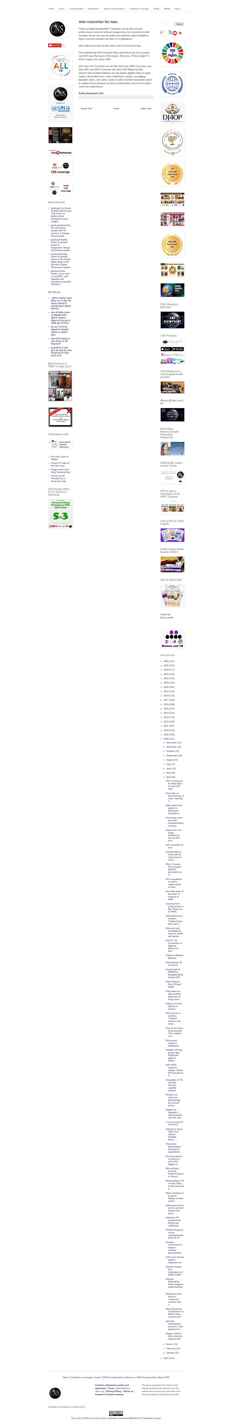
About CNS (163, 1377)
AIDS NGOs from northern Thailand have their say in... (174, 920)
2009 (166, 734)
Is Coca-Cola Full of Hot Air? (174, 1123)
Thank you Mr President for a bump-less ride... (59, 478)
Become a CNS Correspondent (141, 1377)
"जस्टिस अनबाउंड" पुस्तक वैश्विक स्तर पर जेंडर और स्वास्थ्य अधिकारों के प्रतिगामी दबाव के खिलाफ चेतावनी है (61, 303)
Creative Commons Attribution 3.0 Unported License (135, 1418)
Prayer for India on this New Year (60, 464)
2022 (166, 678)
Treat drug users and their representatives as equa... (175, 821)
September (172, 755)
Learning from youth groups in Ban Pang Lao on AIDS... (175, 907)
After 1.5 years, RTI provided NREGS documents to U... (174, 869)
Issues (62, 9)
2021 (166, 682)
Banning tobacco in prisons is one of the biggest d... (174, 1160)
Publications (93, 9)
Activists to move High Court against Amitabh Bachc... (174, 1134)
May (168, 772)
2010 (166, 730)
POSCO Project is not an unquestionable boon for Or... (174, 1234)
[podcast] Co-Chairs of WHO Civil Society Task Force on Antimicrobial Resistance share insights (61, 215)
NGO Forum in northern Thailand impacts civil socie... (173, 1018)
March (169, 1344)
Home (51, 9)
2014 (166, 713)
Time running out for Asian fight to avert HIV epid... (174, 785)
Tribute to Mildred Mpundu (174, 956)
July (168, 764)
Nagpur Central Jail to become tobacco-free (174, 1336)
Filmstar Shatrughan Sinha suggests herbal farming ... (174, 1284)
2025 (166, 665)
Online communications (114, 9)
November (171, 747)
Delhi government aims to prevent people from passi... (175, 1209)
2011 (166, 726)
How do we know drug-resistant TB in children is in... (174, 1032)
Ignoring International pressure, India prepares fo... (174, 1325)
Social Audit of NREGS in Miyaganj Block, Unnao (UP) (175, 973)
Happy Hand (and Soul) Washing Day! (61, 470)
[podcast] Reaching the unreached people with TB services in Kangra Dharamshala (60, 230)
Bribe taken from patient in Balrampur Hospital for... (174, 809)
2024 (166, 669)
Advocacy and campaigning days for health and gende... (174, 932)
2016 (166, 704)
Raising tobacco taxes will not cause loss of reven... (174, 856)
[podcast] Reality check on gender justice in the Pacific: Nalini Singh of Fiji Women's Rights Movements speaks (61, 261)
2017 (166, 700)
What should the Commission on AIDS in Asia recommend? (175, 1313)
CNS (86, 1418)
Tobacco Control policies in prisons (174, 1006)
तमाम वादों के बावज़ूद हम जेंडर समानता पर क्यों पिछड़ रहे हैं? (60, 341)
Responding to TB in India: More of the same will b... (175, 1184)
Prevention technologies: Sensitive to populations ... (174, 1148)
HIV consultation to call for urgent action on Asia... (174, 883)
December (171, 742)
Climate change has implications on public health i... (175, 1270)
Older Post (146, 108)
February (171, 1348)
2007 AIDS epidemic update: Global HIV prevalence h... (174, 1070)
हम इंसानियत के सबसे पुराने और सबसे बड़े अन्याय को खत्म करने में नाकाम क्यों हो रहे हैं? (61, 351)
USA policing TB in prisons (174, 963)
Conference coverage (139, 9)
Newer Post (86, 108)
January (170, 1352)
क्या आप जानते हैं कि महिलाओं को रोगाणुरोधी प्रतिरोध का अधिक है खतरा (59, 331)
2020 (166, 687)
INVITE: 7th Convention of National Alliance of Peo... (174, 945)
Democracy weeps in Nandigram (172, 1043)
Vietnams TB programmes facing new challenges (173, 1221)
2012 (166, 721)
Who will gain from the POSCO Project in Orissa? (175, 1172)
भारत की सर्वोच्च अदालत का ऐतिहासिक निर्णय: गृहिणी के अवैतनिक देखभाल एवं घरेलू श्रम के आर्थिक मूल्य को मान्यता (60, 317)
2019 (166, 691)
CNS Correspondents (113, 1377)
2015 (166, 708)
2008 (166, 738)
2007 (166, 1358)
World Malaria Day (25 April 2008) (173, 984)
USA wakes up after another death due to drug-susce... (173, 995)
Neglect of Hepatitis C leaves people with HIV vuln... (174, 1113)
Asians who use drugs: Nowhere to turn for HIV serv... (173, 835)
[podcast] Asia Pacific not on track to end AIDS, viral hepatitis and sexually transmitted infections (61, 277)
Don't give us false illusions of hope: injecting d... (175, 797)
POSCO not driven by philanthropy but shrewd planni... (173, 1100)
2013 (166, 717)
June (169, 768)
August (170, 760)
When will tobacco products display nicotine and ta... (175, 1197)
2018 (166, 695)
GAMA (156, 9)
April (168, 777)
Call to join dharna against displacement (175, 1260)
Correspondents (76, 9)
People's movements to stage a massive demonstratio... (174, 1247)
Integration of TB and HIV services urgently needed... (174, 1085)
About (177, 9)
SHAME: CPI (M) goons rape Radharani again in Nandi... (174, 1055)
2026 (166, 661)
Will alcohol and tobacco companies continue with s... (173, 1299)
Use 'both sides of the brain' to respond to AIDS (175, 895)
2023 (166, 674)
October (170, 751)
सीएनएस (167, 9)
